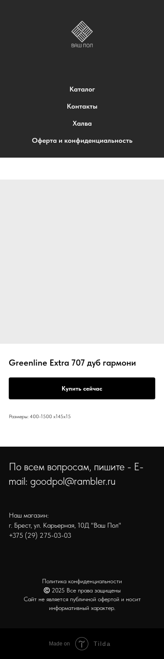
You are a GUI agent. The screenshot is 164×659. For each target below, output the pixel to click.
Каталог (82, 89)
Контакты (82, 106)
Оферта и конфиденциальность (82, 140)
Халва (82, 123)
